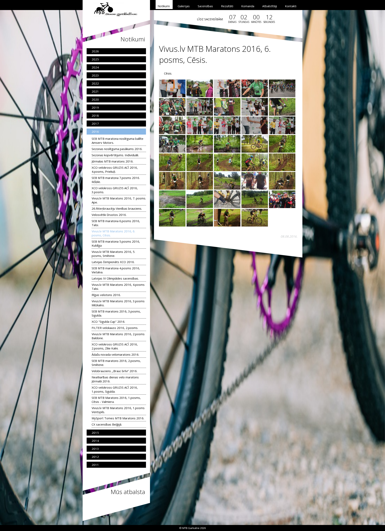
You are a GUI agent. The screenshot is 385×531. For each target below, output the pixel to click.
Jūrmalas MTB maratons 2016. (112, 161)
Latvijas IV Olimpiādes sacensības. (115, 278)
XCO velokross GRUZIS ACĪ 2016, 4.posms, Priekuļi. (115, 169)
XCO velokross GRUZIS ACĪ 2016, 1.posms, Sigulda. (115, 389)
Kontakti (290, 6)
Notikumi (164, 6)
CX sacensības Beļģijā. (107, 424)
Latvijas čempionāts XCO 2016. (113, 262)
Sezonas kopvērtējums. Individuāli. (115, 155)
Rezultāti (227, 6)
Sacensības (205, 6)
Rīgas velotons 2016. (106, 295)
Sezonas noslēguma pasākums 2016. (117, 149)
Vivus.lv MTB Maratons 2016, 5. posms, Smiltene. (113, 254)
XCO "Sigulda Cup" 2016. (108, 322)
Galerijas (184, 6)
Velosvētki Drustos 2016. (109, 215)
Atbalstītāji (269, 6)
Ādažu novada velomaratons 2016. (115, 354)
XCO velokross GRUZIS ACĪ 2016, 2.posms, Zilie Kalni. (115, 346)
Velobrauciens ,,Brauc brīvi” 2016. (114, 371)
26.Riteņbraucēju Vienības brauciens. (117, 208)
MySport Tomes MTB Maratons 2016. (118, 418)
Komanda (247, 6)
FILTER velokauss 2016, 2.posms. (115, 328)
